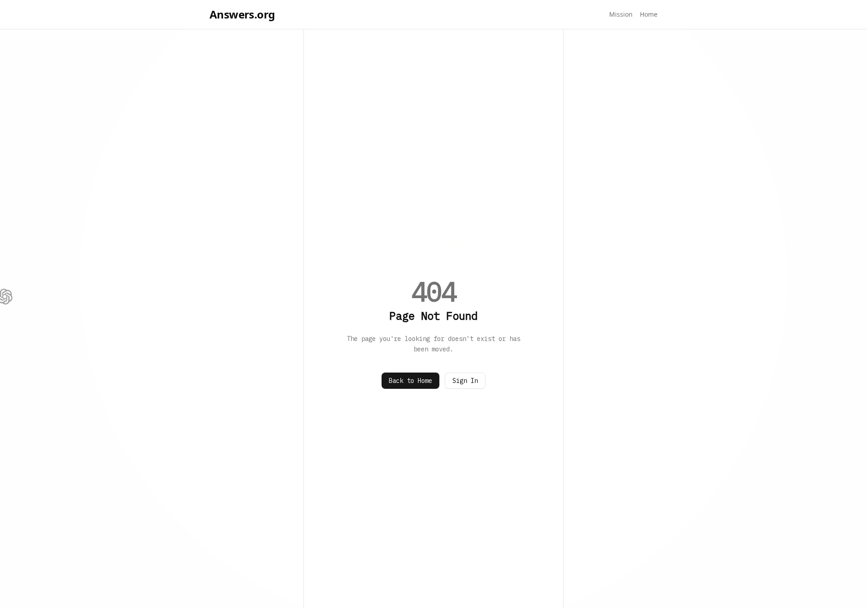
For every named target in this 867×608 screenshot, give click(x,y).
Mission (621, 14)
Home (648, 14)
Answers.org (242, 14)
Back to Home (410, 381)
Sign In (465, 381)
